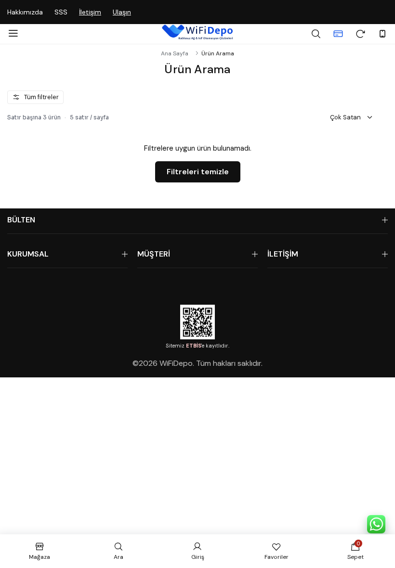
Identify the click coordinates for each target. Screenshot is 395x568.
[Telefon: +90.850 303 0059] (382, 33)
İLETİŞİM (282, 254)
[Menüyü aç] (13, 33)
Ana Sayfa (174, 53)
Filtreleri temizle (198, 172)
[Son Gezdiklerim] (360, 33)
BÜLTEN (21, 220)
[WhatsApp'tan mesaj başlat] (376, 524)
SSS (60, 12)
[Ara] (316, 33)
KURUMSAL (28, 254)
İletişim (90, 12)
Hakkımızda (25, 12)
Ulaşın (122, 12)
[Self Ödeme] (338, 33)
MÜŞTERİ (153, 254)
